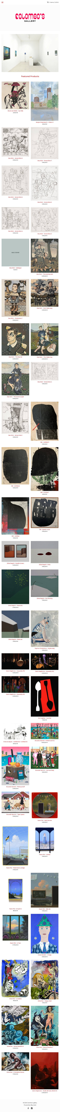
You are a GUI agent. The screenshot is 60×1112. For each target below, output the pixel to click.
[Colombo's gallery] (30, 17)
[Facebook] (28, 1108)
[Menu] (2, 2)
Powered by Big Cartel (30, 1105)
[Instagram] (32, 1108)
